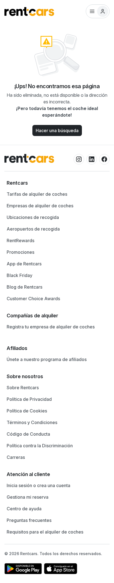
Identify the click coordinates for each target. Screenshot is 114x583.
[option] (57, 183)
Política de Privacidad (29, 399)
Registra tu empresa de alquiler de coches (51, 327)
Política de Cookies (27, 411)
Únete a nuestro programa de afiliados (47, 359)
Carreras (16, 457)
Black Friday (19, 275)
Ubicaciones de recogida (33, 217)
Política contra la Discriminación (40, 445)
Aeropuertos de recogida (33, 229)
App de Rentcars (24, 263)
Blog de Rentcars (24, 287)
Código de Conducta (28, 434)
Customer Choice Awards (33, 298)
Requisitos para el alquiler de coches (45, 532)
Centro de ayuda (24, 508)
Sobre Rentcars (23, 387)
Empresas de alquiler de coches (40, 205)
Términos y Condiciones (32, 422)
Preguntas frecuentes (29, 520)
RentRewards (20, 240)
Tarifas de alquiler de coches (37, 194)
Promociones (20, 252)
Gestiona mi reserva (27, 497)
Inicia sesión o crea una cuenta (38, 485)
